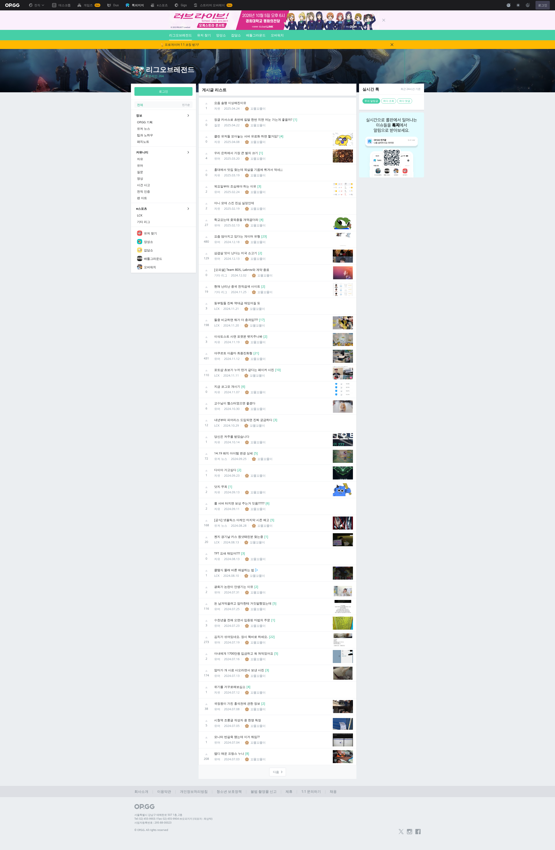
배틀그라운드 (256, 35)
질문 (217, 125)
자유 (217, 108)
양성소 (221, 35)
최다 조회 (388, 101)
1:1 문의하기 (311, 791)
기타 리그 (220, 275)
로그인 (542, 5)
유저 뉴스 (220, 459)
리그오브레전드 (180, 35)
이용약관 (164, 791)
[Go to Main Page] (12, 5)
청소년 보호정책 (229, 791)
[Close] (383, 20)
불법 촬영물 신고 (264, 791)
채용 (333, 791)
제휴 (289, 791)
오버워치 (277, 35)
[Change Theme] (518, 5)
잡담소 (236, 35)
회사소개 (141, 791)
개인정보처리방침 (194, 791)
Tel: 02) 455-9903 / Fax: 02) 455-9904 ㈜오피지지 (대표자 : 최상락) (173, 819)
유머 (217, 158)
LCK (217, 309)
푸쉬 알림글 (371, 101)
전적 (37, 5)
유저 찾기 (204, 35)
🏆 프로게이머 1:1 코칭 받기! (179, 44)
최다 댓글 (404, 101)
